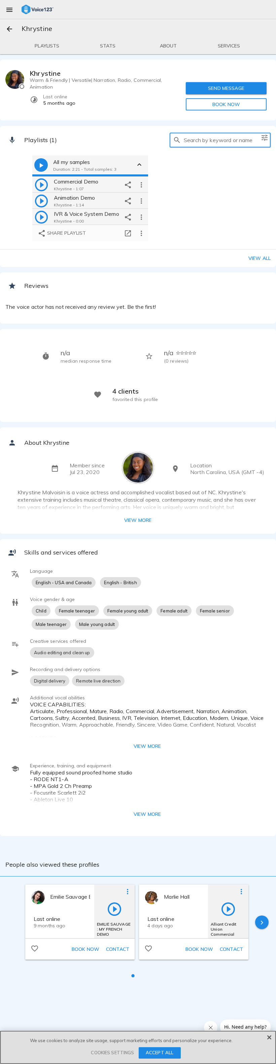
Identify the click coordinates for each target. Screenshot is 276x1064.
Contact (117, 949)
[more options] (141, 184)
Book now (85, 949)
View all (259, 258)
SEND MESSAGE (226, 88)
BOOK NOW (226, 104)
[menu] (9, 9)
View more (137, 520)
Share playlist (66, 233)
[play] (41, 184)
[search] (177, 140)
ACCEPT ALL (159, 1052)
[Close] (269, 1037)
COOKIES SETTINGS (112, 1052)
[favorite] (34, 948)
